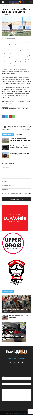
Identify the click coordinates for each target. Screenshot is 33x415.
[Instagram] (14, 362)
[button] (31, 2)
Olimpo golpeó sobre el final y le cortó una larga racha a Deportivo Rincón (24, 127)
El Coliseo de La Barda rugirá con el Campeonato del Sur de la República (9, 127)
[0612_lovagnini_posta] (15, 231)
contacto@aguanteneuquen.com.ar (16, 358)
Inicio (3, 5)
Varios (6, 5)
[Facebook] (10, 362)
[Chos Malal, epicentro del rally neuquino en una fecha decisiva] (5, 147)
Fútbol (19, 108)
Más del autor (18, 134)
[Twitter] (22, 362)
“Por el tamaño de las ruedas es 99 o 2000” (16, 309)
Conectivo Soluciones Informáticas (21, 413)
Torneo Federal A (25, 108)
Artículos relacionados (7, 134)
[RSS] (18, 362)
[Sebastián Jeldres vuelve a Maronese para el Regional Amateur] (5, 140)
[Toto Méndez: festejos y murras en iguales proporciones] (5, 317)
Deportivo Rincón (12, 108)
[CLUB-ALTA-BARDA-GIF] (14, 342)
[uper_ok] (13, 254)
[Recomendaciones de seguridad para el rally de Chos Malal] (5, 155)
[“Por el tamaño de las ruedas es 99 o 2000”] (16, 304)
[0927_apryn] (16, 286)
